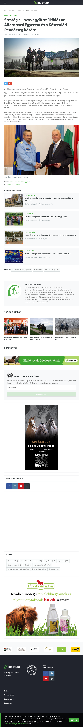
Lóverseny (29, 214)
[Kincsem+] (75, 649)
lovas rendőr (38, 269)
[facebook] (9, 486)
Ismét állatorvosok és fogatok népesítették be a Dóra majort (50, 235)
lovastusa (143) (54, 569)
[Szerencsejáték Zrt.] (61, 649)
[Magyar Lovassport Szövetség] (7, 649)
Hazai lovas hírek (11, 15)
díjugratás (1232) (13, 561)
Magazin (11, 10)
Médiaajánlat (9, 695)
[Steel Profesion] (34, 649)
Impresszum (9, 699)
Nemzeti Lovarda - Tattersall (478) (31, 561)
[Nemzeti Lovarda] (21, 649)
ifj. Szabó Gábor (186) (14, 565)
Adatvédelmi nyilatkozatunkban (16, 724)
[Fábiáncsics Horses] (48, 649)
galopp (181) (27, 565)
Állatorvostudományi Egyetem (20, 182)
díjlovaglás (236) (63, 561)
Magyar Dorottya (31, 257)
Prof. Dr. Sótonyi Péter (52, 269)
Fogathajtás (30, 232)
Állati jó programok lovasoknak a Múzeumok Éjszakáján (48, 254)
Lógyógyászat (30, 195)
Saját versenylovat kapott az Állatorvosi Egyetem (46, 217)
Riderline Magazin (11, 34)
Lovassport (20, 10)
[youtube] (21, 486)
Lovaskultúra (30, 251)
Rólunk (6, 691)
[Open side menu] (5, 3)
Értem (74, 720)
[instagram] (15, 486)
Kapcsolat (8, 703)
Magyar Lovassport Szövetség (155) (18, 569)
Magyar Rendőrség (15, 184)
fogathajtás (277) (50, 561)
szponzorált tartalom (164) (42, 565)
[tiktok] (27, 486)
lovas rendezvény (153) (39, 569)
